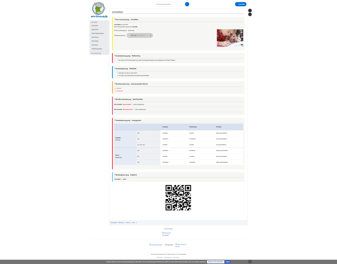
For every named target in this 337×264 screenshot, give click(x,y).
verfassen (119, 91)
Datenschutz (159, 257)
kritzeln (118, 88)
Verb (133, 222)
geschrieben (127, 104)
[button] (215, 261)
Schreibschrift (128, 109)
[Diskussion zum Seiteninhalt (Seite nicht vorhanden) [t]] (250, 10)
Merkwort (121, 222)
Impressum (176, 257)
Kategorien (114, 222)
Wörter (128, 222)
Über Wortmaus (168, 257)
